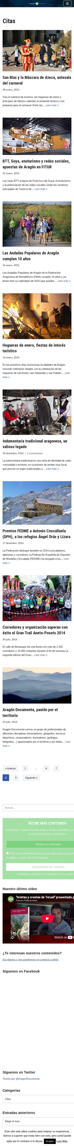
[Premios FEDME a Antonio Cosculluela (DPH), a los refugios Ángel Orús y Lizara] (37, 503)
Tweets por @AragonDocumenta (21, 1078)
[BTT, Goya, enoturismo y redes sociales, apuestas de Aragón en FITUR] (37, 136)
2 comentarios (35, 453)
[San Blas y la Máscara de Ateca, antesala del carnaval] (37, 50)
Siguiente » (31, 777)
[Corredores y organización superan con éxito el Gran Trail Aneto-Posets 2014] (37, 598)
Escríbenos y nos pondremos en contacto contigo (30, 959)
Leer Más (61, 1141)
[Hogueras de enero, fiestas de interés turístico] (37, 316)
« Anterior (10, 768)
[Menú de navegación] (67, 4)
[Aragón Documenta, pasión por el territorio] (37, 685)
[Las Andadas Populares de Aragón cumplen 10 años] (37, 224)
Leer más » (52, 105)
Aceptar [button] (50, 1141)
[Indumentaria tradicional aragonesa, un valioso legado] (37, 412)
